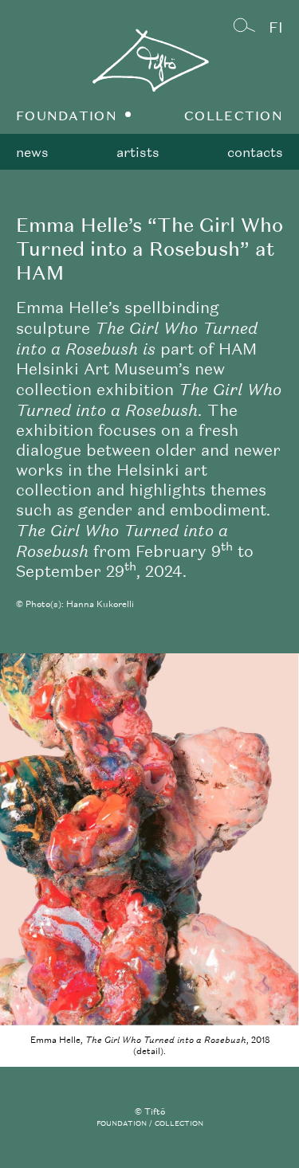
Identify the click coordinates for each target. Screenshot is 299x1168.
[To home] (150, 71)
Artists (137, 151)
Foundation (66, 115)
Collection (233, 115)
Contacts (255, 151)
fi (276, 27)
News (32, 151)
